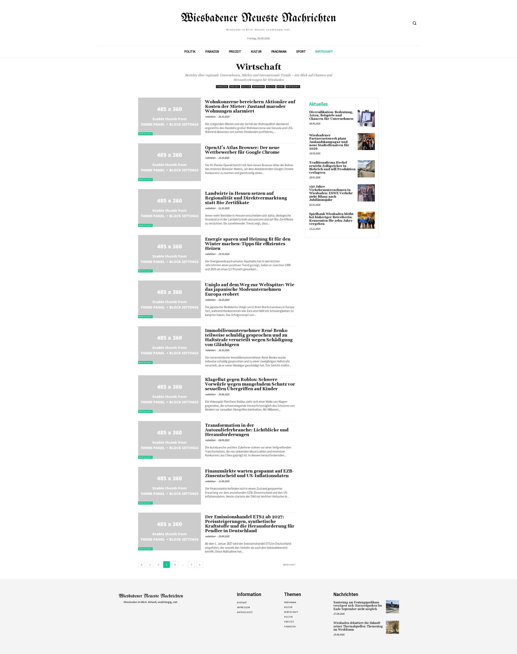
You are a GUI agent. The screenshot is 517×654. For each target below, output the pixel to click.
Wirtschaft (292, 86)
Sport (280, 86)
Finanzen (222, 86)
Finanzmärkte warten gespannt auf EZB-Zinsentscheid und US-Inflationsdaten (249, 474)
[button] (414, 23)
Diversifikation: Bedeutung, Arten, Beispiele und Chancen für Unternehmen (331, 115)
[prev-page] (141, 564)
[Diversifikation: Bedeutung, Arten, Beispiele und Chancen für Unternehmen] (366, 118)
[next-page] (199, 564)
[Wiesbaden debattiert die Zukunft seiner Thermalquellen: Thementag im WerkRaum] (392, 627)
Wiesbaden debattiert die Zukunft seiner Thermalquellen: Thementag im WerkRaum (358, 626)
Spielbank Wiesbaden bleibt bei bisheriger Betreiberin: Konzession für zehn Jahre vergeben (331, 219)
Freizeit (234, 86)
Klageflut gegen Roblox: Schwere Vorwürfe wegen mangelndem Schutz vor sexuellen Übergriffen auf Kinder (250, 384)
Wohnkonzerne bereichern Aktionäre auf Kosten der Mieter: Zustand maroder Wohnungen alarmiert (250, 106)
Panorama (258, 86)
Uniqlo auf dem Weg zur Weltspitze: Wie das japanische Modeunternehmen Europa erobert (249, 289)
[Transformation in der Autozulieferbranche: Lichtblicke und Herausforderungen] (169, 440)
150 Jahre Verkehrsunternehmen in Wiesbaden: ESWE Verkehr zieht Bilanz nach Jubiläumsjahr (331, 193)
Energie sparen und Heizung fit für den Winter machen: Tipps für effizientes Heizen (247, 244)
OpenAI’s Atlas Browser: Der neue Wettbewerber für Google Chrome (242, 150)
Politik (271, 86)
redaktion (210, 116)
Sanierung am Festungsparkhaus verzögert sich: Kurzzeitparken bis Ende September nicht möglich (357, 606)
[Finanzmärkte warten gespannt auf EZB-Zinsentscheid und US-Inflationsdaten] (169, 486)
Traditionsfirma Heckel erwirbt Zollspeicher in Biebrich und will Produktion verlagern (332, 168)
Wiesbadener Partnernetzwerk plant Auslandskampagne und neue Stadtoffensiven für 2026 (329, 142)
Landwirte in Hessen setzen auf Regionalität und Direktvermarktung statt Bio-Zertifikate (246, 198)
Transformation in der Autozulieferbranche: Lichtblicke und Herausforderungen (247, 430)
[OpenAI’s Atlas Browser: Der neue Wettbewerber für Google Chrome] (169, 162)
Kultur (246, 86)
